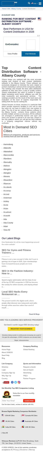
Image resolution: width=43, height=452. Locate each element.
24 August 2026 (8, 15)
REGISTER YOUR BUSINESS (21, 329)
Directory (5, 367)
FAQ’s (25, 376)
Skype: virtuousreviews (21, 340)
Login (4, 370)
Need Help (5, 355)
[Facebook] (12, 382)
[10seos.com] (8, 3)
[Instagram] (19, 382)
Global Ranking (28, 349)
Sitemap (32, 450)
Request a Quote (29, 367)
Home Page (6, 349)
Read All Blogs (34, 314)
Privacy (16, 450)
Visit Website (30, 54)
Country (4, 378)
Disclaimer (24, 450)
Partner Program (29, 378)
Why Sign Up (6, 376)
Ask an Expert (28, 370)
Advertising (27, 373)
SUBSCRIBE (29, 401)
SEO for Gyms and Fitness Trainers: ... (16, 251)
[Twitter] (15, 382)
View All (6, 230)
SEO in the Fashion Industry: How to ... (17, 272)
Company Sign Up (8, 373)
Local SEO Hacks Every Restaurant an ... (14, 293)
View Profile (12, 54)
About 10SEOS (7, 352)
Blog (3, 358)
